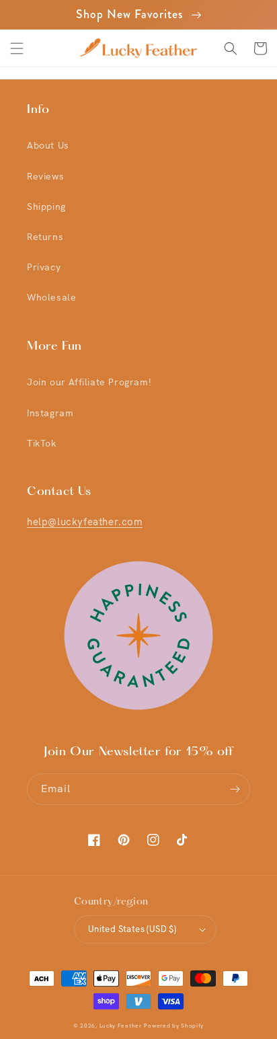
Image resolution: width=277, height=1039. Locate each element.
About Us (48, 145)
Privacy (44, 267)
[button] (17, 48)
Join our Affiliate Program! (89, 382)
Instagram (50, 413)
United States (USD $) (132, 929)
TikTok (41, 443)
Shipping (46, 206)
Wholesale (51, 297)
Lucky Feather (121, 1026)
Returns (45, 237)
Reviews (45, 176)
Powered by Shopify (174, 1026)
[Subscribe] (234, 789)
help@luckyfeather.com (85, 522)
